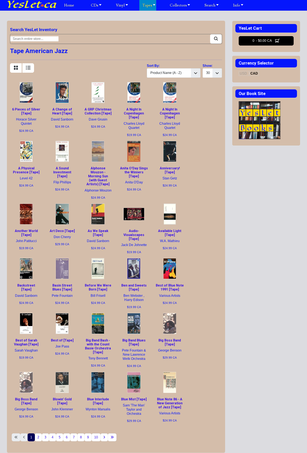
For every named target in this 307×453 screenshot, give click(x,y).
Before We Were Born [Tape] (98, 287)
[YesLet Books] (259, 103)
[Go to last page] (112, 437)
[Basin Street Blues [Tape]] (62, 260)
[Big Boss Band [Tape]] (169, 315)
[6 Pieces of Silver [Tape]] (26, 84)
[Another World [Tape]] (26, 206)
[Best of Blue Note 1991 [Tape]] (169, 260)
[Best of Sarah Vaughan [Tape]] (26, 315)
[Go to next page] (104, 437)
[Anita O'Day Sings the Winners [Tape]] (133, 143)
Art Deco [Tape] (62, 231)
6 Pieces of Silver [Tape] (26, 111)
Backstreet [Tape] (26, 287)
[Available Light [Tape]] (169, 206)
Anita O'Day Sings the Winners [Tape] (134, 172)
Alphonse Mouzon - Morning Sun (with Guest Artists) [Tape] (97, 176)
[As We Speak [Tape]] (98, 206)
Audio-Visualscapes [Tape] (133, 235)
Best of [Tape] (62, 340)
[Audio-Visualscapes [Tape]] (133, 206)
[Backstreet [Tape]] (26, 260)
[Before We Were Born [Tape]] (98, 260)
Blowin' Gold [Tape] (62, 401)
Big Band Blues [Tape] (134, 342)
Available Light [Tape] (169, 233)
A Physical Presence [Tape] (26, 170)
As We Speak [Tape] (98, 233)
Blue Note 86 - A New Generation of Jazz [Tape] (170, 403)
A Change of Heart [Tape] (62, 111)
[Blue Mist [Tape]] (133, 374)
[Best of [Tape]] (62, 315)
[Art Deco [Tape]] (62, 206)
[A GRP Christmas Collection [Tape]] (98, 84)
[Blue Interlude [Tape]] (98, 374)
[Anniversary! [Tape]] (169, 143)
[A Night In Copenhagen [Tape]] (133, 84)
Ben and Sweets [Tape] (134, 287)
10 (96, 437)
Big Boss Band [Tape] (170, 342)
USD (244, 73)
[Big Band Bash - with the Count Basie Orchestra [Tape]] (98, 315)
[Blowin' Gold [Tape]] (62, 374)
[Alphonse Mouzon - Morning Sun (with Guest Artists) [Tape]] (98, 143)
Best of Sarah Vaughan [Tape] (26, 342)
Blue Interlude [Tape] (98, 401)
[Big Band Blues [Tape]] (133, 315)
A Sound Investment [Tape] (62, 172)
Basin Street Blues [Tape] (62, 287)
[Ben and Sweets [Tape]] (133, 260)
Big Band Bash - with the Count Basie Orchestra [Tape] (98, 346)
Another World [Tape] (26, 233)
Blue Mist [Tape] (134, 399)
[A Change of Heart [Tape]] (62, 84)
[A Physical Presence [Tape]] (26, 143)
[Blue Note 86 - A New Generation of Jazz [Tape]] (169, 374)
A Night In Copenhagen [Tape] (134, 113)
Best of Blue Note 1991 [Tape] (170, 287)
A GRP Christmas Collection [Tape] (98, 111)
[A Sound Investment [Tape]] (62, 143)
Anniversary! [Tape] (170, 170)
